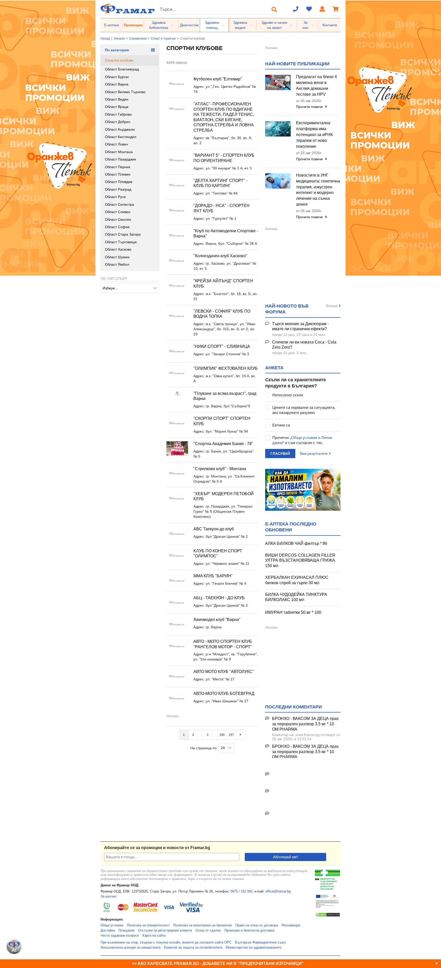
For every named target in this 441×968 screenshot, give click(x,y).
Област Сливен (117, 212)
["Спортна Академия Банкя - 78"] (177, 448)
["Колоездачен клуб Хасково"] (177, 260)
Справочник (137, 38)
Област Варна (116, 84)
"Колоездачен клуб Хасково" (220, 256)
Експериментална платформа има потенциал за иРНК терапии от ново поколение (314, 134)
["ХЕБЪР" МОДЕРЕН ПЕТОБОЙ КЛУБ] (177, 498)
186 (222, 735)
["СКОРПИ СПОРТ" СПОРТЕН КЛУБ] (177, 423)
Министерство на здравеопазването (253, 947)
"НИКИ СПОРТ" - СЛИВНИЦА (221, 346)
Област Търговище (121, 242)
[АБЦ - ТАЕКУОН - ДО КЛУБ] (177, 602)
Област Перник (117, 167)
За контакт (109, 896)
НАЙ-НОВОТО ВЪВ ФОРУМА (287, 308)
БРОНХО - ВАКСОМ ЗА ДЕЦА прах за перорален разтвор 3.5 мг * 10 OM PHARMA (305, 723)
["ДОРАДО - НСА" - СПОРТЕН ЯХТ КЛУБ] (177, 210)
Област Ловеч (116, 144)
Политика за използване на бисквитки (202, 925)
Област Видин (116, 99)
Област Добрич (117, 122)
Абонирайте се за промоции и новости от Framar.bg (157, 848)
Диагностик (189, 25)
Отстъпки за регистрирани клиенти (165, 930)
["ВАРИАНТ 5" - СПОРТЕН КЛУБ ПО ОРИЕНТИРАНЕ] (177, 160)
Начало (119, 38)
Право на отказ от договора (256, 925)
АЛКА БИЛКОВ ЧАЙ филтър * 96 (296, 543)
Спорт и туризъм (163, 38)
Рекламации (290, 925)
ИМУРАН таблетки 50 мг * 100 (293, 612)
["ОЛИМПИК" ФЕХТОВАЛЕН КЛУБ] (177, 373)
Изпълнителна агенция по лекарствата (131, 947)
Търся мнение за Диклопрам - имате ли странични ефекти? (300, 326)
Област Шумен (117, 257)
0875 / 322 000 (241, 891)
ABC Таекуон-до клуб (213, 529)
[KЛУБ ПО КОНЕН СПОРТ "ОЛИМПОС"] (177, 555)
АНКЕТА (274, 367)
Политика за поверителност (148, 925)
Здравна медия (240, 25)
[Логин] (322, 9)
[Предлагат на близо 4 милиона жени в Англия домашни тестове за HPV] (278, 82)
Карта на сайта (154, 935)
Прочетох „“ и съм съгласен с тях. (302, 440)
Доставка (108, 930)
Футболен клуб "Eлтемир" (217, 79)
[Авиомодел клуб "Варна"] (177, 624)
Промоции (133, 25)
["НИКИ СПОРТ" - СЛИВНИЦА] (177, 351)
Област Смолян (118, 219)
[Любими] (309, 9)
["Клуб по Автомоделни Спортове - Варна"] (177, 235)
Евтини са (281, 425)
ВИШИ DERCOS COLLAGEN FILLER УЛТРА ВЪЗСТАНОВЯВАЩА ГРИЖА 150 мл (300, 560)
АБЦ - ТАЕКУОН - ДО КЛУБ (219, 598)
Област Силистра (119, 204)
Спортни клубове (119, 60)
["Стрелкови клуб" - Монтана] (177, 473)
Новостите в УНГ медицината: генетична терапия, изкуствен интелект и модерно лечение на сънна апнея (318, 189)
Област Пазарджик (120, 159)
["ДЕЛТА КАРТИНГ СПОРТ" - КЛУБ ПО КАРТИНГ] (177, 185)
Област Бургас (117, 77)
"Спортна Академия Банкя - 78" (223, 444)
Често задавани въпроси (120, 935)
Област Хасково (118, 249)
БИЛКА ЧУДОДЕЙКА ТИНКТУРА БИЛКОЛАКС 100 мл (296, 597)
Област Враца (116, 107)
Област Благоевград (122, 69)
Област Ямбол (117, 264)
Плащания (126, 930)
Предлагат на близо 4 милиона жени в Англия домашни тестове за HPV (316, 85)
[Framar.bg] (128, 9)
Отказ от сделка (208, 930)
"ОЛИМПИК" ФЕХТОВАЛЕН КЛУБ (225, 368)
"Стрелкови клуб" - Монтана (219, 469)
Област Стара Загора (123, 234)
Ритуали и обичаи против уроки (302, 774)
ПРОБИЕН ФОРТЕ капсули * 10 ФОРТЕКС (302, 794)
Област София (117, 227)
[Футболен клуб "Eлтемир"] (177, 84)
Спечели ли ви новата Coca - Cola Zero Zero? (304, 345)
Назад (105, 38)
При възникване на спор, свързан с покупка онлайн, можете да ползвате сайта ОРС (166, 942)
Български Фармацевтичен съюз (260, 942)
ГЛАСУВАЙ (280, 453)
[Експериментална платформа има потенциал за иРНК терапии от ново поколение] (278, 129)
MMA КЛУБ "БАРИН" (213, 576)
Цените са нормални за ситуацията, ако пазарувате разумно (303, 410)
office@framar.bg (278, 891)
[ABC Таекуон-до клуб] (177, 533)
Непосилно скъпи (287, 395)
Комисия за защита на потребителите (193, 947)
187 (231, 735)
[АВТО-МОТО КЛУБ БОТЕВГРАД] (177, 698)
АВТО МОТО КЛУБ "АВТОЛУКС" (223, 671)
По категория (117, 50)
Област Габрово (118, 114)
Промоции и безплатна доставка (249, 930)
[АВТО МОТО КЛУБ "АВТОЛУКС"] (177, 676)
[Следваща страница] (240, 734)
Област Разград (118, 189)
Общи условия (112, 925)
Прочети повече (310, 107)
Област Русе (115, 197)
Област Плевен (117, 174)
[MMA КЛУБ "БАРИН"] (177, 580)
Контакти (329, 25)
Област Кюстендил (120, 137)
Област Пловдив (118, 182)
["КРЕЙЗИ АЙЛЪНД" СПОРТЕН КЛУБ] (177, 285)
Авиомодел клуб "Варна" (216, 619)
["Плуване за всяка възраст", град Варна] (177, 393)
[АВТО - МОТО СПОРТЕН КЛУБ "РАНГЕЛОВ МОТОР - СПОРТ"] (177, 646)
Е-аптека (111, 25)
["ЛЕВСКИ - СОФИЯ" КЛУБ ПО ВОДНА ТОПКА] (177, 316)
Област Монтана (119, 152)
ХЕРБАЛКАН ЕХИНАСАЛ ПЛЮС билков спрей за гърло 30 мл (296, 580)
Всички (332, 306)
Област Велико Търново (125, 92)
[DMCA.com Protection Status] (327, 916)
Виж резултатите (314, 453)
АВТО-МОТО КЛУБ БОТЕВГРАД (223, 693)
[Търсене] (274, 9)
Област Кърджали (120, 129)
